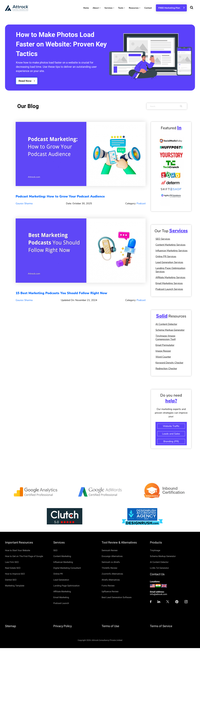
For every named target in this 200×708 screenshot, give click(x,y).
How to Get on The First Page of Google (24, 556)
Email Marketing (61, 597)
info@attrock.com (158, 594)
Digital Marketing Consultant (67, 568)
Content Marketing (62, 556)
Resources (134, 8)
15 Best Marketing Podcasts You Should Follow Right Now (61, 293)
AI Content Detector (166, 324)
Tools (121, 8)
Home (86, 8)
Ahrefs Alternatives (111, 579)
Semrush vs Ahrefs (111, 562)
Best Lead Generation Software (116, 597)
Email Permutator (165, 345)
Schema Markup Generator (170, 330)
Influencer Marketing (63, 562)
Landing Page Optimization (66, 585)
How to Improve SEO (15, 574)
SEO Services (163, 238)
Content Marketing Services (170, 244)
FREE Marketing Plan (170, 8)
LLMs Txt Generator (159, 568)
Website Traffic (171, 426)
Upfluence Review (110, 591)
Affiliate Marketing (62, 591)
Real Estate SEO (12, 568)
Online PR (58, 574)
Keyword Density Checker (169, 362)
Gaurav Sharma (24, 203)
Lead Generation (61, 579)
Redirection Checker (166, 368)
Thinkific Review (109, 568)
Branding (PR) (171, 441)
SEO (55, 550)
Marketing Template (14, 585)
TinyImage (155, 550)
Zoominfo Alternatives (112, 574)
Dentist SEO (10, 579)
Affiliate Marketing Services (170, 277)
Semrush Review (110, 550)
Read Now (25, 80)
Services (108, 8)
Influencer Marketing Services (171, 250)
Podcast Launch (61, 603)
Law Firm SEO (12, 562)
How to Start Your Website (17, 550)
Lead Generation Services (169, 262)
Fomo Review (108, 585)
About (96, 8)
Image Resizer (163, 351)
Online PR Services (166, 256)
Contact (148, 8)
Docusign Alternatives (112, 556)
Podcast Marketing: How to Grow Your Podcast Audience (60, 196)
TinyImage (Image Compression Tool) (166, 337)
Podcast (141, 203)
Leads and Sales (171, 433)
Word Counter (163, 356)
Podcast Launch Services (169, 289)
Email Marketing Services (169, 283)
